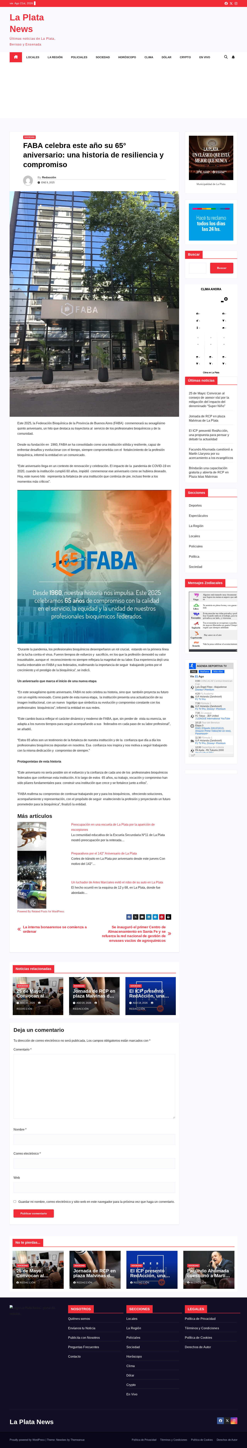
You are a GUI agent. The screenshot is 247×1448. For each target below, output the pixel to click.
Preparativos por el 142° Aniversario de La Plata (104, 853)
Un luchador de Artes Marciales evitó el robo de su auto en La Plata (117, 882)
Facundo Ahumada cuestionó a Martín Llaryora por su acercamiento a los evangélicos (211, 454)
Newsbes (61, 1439)
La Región (55, 57)
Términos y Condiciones (202, 1328)
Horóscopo (127, 57)
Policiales (79, 57)
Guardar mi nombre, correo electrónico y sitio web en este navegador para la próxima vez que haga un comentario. (96, 1201)
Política (194, 556)
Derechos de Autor (198, 1347)
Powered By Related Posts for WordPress (40, 911)
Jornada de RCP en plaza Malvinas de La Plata (94, 995)
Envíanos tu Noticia (82, 1328)
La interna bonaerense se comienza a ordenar (55, 929)
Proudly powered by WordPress (28, 1439)
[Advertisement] (123, 91)
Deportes (195, 505)
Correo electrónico (27, 1153)
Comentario (22, 1049)
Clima (149, 57)
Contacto (74, 1356)
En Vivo (204, 57)
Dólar (166, 57)
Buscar (194, 254)
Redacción (49, 177)
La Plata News (32, 1421)
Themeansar (77, 1439)
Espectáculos (198, 515)
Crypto (185, 57)
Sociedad (103, 57)
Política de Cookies (198, 1337)
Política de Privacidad (200, 1318)
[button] (226, 57)
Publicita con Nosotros (84, 1337)
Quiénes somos (79, 1318)
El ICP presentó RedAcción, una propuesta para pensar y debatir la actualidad (209, 435)
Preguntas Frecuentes (83, 1347)
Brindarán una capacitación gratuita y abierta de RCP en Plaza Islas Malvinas (209, 472)
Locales (32, 57)
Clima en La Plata (211, 372)
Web (17, 1177)
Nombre (20, 1129)
